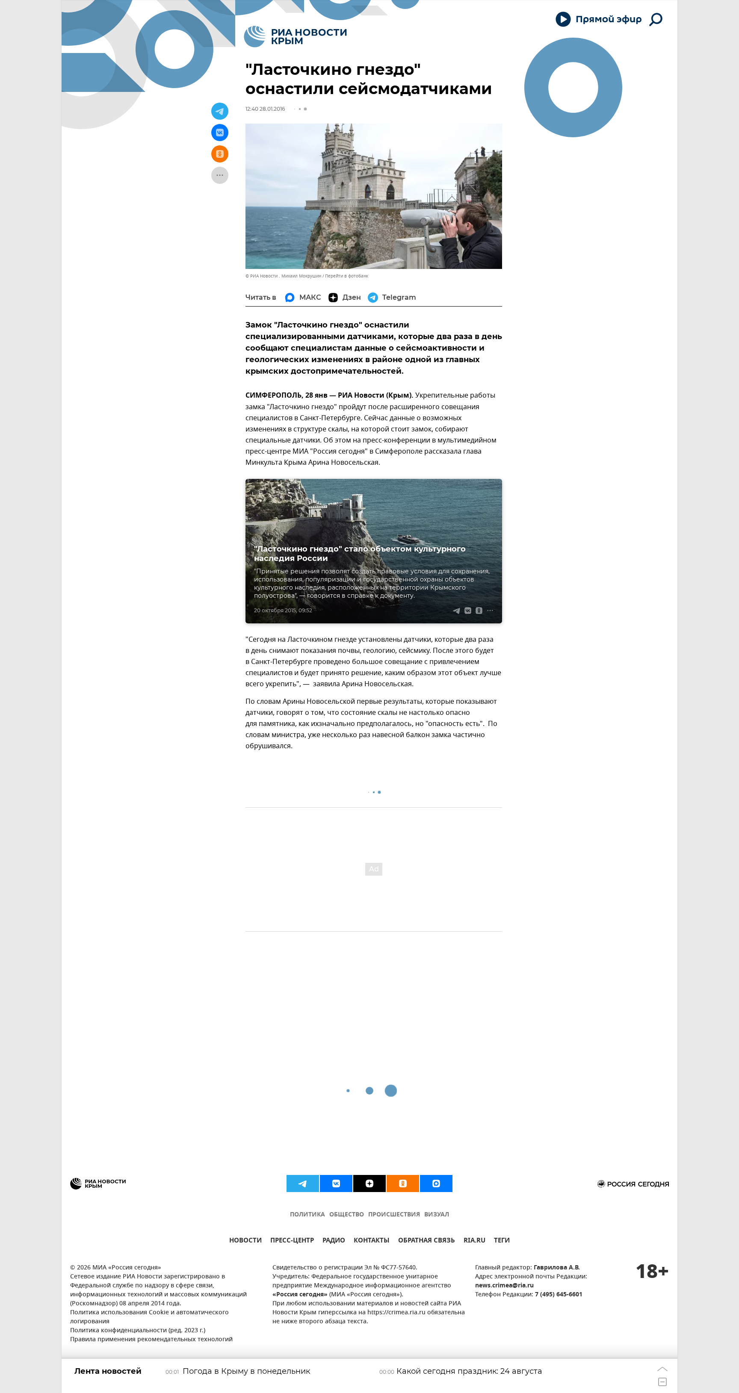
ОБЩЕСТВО (346, 1215)
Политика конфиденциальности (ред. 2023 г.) (137, 1331)
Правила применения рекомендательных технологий (151, 1340)
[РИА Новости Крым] (295, 37)
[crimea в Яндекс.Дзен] (369, 1183)
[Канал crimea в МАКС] (436, 1183)
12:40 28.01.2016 (265, 109)
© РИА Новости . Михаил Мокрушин (283, 276)
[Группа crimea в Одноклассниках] (403, 1183)
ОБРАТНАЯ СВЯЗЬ (426, 1241)
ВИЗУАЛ (436, 1215)
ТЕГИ (502, 1241)
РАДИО (333, 1241)
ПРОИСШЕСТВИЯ (394, 1215)
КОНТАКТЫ (372, 1241)
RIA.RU (474, 1241)
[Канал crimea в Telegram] (303, 1183)
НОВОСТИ (245, 1241)
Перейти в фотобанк (346, 276)
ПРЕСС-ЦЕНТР (292, 1241)
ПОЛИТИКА (307, 1215)
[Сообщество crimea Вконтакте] (336, 1183)
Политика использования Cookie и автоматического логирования (149, 1317)
